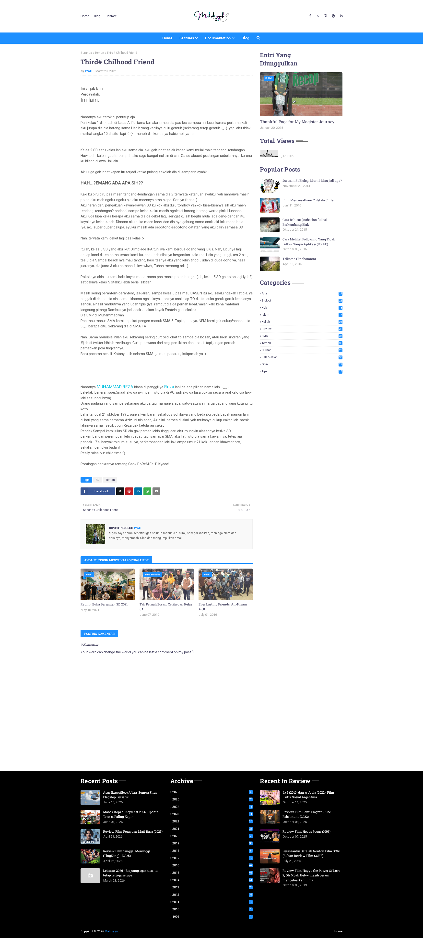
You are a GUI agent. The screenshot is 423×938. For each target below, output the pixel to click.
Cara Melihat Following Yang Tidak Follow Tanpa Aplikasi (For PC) (308, 241)
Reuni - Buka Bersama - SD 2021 (104, 604)
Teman (99, 52)
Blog (97, 16)
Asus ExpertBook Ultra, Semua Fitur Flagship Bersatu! (130, 794)
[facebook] (310, 16)
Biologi (302, 300)
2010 (212, 909)
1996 (212, 916)
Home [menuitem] (167, 38)
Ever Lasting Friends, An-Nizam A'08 (223, 606)
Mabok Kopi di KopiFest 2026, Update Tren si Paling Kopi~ (130, 814)
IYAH (88, 71)
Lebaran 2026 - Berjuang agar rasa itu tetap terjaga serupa (130, 873)
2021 (212, 828)
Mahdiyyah (112, 931)
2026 (212, 792)
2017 (212, 858)
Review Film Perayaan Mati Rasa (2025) (133, 831)
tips (302, 371)
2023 (212, 814)
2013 (212, 887)
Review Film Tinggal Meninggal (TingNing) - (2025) (127, 853)
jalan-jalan (302, 357)
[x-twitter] (317, 16)
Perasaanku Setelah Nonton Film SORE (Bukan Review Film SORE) (311, 853)
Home (85, 16)
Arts (302, 293)
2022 (212, 821)
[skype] (340, 16)
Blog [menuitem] (245, 38)
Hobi (302, 307)
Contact (111, 16)
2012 (212, 894)
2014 (212, 880)
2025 (212, 799)
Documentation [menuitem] (218, 38)
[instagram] (325, 16)
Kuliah (302, 321)
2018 (212, 850)
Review (302, 329)
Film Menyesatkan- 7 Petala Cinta (308, 200)
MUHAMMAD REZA (115, 386)
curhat (302, 350)
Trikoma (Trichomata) (299, 259)
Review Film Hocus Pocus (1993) (306, 831)
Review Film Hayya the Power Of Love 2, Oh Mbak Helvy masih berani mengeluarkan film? (311, 875)
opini (302, 364)
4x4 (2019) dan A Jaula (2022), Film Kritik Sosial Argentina (308, 794)
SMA (302, 336)
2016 (212, 865)
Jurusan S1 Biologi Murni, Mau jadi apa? (312, 180)
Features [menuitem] (186, 38)
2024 (212, 807)
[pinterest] (333, 16)
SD (97, 480)
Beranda (86, 52)
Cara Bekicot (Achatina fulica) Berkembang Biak (304, 222)
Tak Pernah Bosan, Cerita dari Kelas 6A (166, 606)
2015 (212, 872)
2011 (212, 902)
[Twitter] (120, 491)
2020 (212, 836)
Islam (302, 314)
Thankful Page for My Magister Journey (297, 121)
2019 (212, 843)
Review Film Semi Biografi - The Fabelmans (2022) (306, 814)
